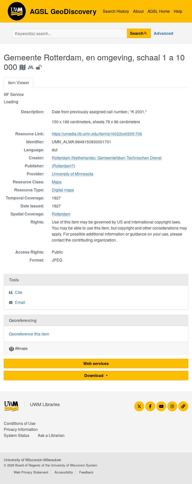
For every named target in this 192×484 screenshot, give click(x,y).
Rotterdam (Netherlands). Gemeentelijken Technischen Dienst (107, 158)
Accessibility (63, 472)
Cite (18, 292)
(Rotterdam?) (63, 166)
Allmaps (21, 348)
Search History (116, 11)
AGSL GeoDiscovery (17, 13)
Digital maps (63, 190)
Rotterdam (61, 214)
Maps (57, 182)
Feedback (86, 472)
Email (20, 302)
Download (94, 375)
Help (178, 11)
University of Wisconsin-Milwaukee (32, 459)
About (138, 11)
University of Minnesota (72, 174)
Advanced (163, 33)
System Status (16, 435)
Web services (96, 363)
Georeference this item (29, 334)
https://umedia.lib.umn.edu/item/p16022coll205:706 (97, 134)
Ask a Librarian (51, 435)
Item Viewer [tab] (18, 82)
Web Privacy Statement (31, 472)
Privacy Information (21, 429)
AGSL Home (159, 11)
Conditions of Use (20, 423)
